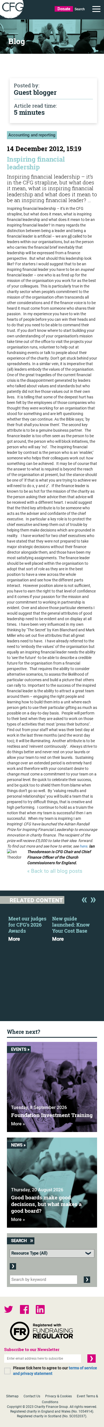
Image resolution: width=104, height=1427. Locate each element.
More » (18, 1123)
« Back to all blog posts (54, 871)
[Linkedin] (40, 1310)
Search (80, 9)
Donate (63, 8)
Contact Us (32, 1396)
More (14, 939)
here (83, 846)
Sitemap (12, 1396)
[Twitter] (8, 1310)
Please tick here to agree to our (55, 1371)
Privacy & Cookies (58, 1396)
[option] (30, 927)
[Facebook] (24, 1310)
